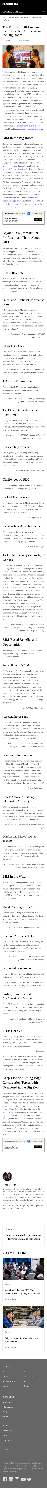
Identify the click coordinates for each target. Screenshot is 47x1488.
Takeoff (5, 1376)
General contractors (9, 1402)
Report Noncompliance (11, 1469)
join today (12, 207)
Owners (5, 1416)
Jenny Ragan (12, 1299)
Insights (5, 1386)
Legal (37, 1466)
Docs (25, 1372)
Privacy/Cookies (8, 1463)
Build (4, 1372)
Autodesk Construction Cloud (14, 169)
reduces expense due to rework (28, 126)
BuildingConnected (9, 1381)
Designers (6, 1412)
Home (4, 18)
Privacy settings (21, 1463)
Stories (5, 1445)
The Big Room (20, 160)
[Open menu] (43, 12)
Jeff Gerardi (12, 1347)
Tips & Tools (7, 1440)
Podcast (5, 1450)
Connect (26, 1386)
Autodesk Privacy (27, 1466)
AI (24, 1381)
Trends (5, 1436)
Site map (23, 1469)
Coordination (28, 1376)
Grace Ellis (25, 41)
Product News (7, 1431)
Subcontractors (8, 1407)
